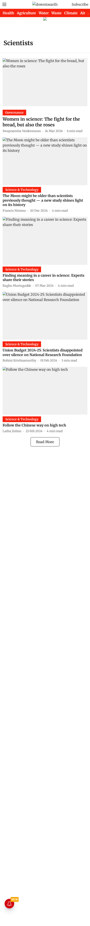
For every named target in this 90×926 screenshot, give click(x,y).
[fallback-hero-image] (45, 82)
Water (44, 13)
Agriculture (26, 13)
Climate (71, 13)
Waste (56, 13)
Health (8, 13)
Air (82, 13)
